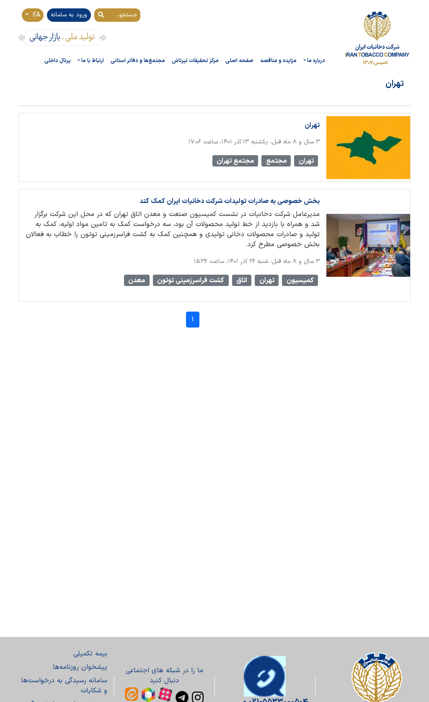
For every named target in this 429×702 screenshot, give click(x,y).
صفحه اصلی (239, 61)
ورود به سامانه (69, 14)
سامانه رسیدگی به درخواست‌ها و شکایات (64, 686)
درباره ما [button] (316, 61)
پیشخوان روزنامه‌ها (80, 667)
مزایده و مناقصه (278, 61)
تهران (312, 125)
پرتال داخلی (57, 61)
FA (35, 15)
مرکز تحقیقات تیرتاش (195, 61)
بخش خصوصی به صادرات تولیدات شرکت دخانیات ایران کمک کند (230, 201)
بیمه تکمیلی (90, 654)
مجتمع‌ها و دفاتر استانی (138, 61)
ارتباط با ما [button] (92, 61)
